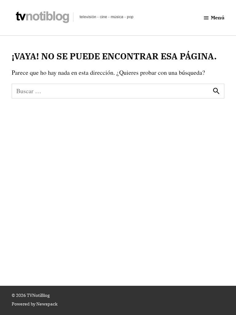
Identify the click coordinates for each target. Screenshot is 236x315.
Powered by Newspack (34, 304)
